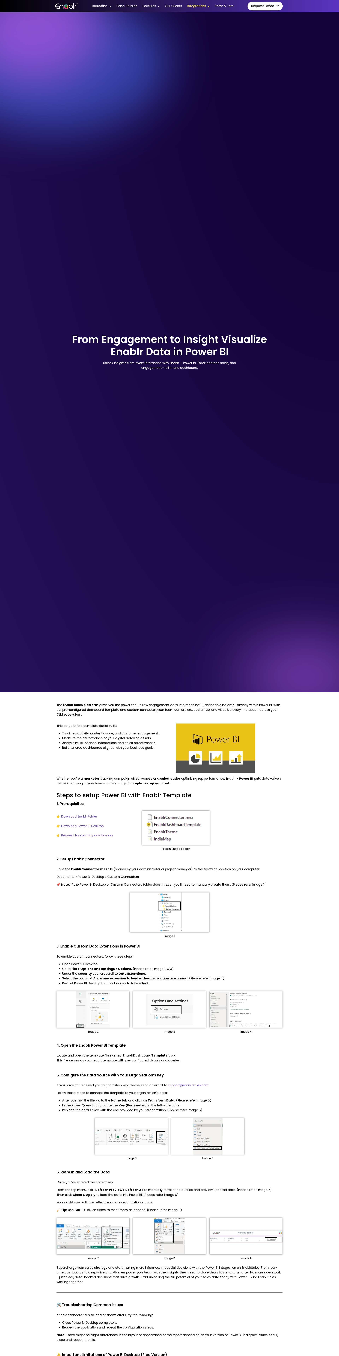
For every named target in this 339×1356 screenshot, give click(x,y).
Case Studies (126, 6)
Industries (100, 6)
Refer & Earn (224, 6)
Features (149, 6)
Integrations (196, 6)
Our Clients (173, 6)
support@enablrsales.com (188, 1085)
